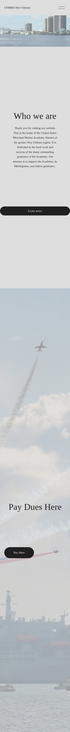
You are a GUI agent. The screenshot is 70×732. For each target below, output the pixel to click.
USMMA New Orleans (17, 7)
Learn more (35, 210)
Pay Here (19, 552)
